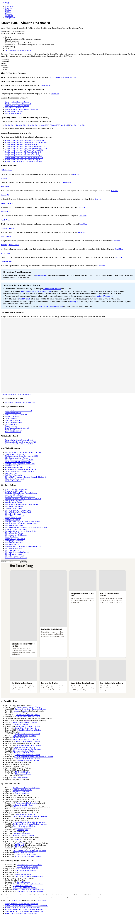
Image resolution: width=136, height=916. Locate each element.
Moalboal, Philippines (22, 772)
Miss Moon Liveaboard (13, 432)
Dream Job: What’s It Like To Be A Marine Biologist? (23, 499)
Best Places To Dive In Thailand (51, 306)
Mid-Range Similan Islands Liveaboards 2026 (20, 442)
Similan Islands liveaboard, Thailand (29, 707)
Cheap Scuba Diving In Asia (14, 479)
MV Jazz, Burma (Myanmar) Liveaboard (28, 856)
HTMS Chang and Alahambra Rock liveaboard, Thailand (33, 757)
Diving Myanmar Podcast (13, 548)
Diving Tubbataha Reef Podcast (15, 535)
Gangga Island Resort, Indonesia (25, 728)
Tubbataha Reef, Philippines (22, 790)
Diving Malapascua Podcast (14, 516)
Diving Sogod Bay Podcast (14, 541)
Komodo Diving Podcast (13, 502)
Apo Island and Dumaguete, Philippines (26, 788)
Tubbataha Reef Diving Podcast (15, 491)
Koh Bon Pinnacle (7, 228)
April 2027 (73, 125)
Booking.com (75, 302)
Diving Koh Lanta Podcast (14, 506)
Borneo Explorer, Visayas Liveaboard (29, 865)
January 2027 (44, 125)
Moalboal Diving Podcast (13, 508)
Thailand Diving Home (13, 481)
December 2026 (33, 125)
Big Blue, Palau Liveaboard (22, 886)
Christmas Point (7, 261)
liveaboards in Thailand (52, 289)
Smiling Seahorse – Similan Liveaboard (18, 411)
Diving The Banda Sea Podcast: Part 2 (18, 510)
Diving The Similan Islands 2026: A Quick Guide (21, 109)
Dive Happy (5, 2)
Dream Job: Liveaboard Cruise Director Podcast (21, 531)
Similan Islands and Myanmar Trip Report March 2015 (23, 161)
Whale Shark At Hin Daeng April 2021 (18, 462)
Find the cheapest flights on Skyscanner (36, 291)
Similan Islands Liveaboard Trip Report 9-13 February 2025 (25, 140)
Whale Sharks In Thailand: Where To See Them (21, 469)
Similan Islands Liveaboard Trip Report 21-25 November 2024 (26, 142)
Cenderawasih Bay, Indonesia (25, 814)
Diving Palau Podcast (12, 544)
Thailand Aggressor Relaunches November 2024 (21, 456)
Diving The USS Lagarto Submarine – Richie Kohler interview (26, 477)
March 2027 (65, 125)
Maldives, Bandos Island (22, 874)
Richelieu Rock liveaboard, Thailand (27, 755)
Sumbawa (25, 711)
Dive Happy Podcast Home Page (16, 558)
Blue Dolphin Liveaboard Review (16, 458)
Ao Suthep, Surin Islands (10, 245)
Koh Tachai (5, 187)
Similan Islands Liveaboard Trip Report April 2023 (22, 154)
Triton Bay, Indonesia (21, 793)
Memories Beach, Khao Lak (14, 454)
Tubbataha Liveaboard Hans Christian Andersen (29, 822)
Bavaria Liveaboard (11, 426)
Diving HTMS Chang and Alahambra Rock (20, 464)
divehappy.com (16, 900)
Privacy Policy (41, 900)
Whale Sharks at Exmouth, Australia (25, 888)
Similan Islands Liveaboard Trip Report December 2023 (24, 150)
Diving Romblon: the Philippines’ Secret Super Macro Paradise (26, 527)
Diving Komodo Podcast (13, 554)
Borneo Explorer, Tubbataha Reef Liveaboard (28, 889)
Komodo (16, 711)
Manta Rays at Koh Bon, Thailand (25, 753)
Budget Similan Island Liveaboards (17, 106)
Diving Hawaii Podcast (13, 514)
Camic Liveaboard (11, 418)
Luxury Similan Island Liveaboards (17, 102)
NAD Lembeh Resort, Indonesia (26, 870)
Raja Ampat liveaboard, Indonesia (24, 736)
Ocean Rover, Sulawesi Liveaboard (26, 869)
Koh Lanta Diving (11, 473)
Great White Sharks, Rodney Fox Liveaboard (28, 884)
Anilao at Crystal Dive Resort (23, 805)
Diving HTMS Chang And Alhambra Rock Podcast (22, 521)
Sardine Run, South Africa (21, 833)
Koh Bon (4, 178)
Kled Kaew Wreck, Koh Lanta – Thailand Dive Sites (23, 452)
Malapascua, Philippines (23, 774)
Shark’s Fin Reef (7, 203)
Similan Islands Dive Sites (14, 111)
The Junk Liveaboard (12, 416)
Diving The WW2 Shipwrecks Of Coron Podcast (21, 523)
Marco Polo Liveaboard (13, 420)
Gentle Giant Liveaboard (13, 422)
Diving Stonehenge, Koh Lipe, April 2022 (19, 460)
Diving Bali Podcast (12, 550)
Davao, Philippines (23, 882)
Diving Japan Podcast (12, 520)
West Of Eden (6, 236)
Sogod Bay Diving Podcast (14, 495)
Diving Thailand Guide (13, 113)
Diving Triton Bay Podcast (14, 533)
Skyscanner (55, 94)
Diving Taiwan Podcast (13, 518)
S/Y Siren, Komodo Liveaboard (27, 867)
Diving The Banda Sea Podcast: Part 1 (18, 512)
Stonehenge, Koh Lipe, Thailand (24, 751)
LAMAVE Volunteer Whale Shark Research (20, 497)
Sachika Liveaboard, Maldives (24, 853)
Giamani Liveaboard (12, 424)
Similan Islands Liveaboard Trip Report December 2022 (24, 158)
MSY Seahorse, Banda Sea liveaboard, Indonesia (29, 851)
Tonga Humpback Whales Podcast (16, 489)
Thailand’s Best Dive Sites (14, 465)
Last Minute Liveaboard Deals (15, 108)
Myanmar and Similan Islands (24, 807)
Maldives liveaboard (20, 738)
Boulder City (5, 195)
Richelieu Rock (6, 170)
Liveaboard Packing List (104, 296)
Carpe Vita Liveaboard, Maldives (24, 826)
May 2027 (82, 125)
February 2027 (55, 125)
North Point (5, 220)
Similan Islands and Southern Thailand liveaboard (30, 816)
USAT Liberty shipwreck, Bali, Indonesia (27, 749)
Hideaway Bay (6, 211)
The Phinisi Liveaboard (13, 413)
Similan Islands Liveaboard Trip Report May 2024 (22, 144)
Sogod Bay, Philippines (21, 724)
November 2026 (21, 125)
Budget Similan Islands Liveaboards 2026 (19, 440)
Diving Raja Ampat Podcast (14, 556)
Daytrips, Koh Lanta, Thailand (26, 854)
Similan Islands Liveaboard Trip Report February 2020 (23, 160)
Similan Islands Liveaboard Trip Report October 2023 (23, 152)
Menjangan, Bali (22, 830)
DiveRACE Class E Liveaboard (16, 415)
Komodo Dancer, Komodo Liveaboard (30, 891)
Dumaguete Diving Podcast (14, 501)
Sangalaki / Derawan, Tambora (23, 835)
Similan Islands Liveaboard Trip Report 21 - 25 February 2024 (26, 146)
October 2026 (9, 125)
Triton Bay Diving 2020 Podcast (16, 529)
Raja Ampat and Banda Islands (26, 803)
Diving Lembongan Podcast (14, 525)
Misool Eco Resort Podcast (14, 542)
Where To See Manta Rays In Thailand (18, 467)
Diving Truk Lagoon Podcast (15, 539)
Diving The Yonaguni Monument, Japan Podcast (21, 504)
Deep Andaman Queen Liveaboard (17, 428)
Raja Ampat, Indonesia (20, 778)
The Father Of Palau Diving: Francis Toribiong (21, 493)
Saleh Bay (27, 720)
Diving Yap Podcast (11, 537)
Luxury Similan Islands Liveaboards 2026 (19, 444)
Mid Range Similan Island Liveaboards (18, 104)
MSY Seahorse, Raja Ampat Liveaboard (29, 876)
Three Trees (5, 253)
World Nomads (41, 275)
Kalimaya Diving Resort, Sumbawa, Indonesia (30, 709)
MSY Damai (21, 843)
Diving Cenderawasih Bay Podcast (17, 552)
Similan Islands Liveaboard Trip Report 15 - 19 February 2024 (26, 148)
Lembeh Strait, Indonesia (22, 828)
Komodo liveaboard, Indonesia (25, 747)
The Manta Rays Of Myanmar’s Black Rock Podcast (23, 546)
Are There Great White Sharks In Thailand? (20, 471)
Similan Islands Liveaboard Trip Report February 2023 (23, 156)
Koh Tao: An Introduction (14, 475)
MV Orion (17, 839)
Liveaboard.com (45, 85)
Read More (76, 174)
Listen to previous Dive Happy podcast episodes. (17, 394)
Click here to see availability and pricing (18, 50)
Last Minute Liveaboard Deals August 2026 (20, 402)
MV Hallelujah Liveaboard (14, 430)
